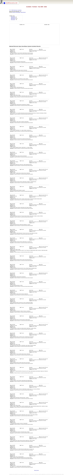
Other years (14, 12)
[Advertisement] (5, 27)
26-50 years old (13, 18)
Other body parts (23, 12)
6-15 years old (13, 16)
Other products (18, 12)
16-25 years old (13, 17)
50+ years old (13, 19)
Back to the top (36, 470)
